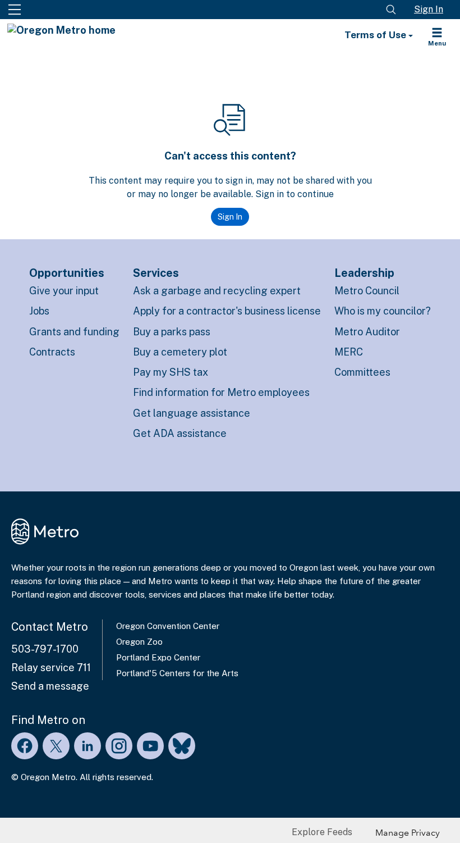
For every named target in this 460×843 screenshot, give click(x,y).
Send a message (50, 686)
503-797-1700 (45, 649)
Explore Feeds (322, 832)
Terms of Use (376, 34)
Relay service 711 (51, 667)
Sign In (428, 9)
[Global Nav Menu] (14, 9)
